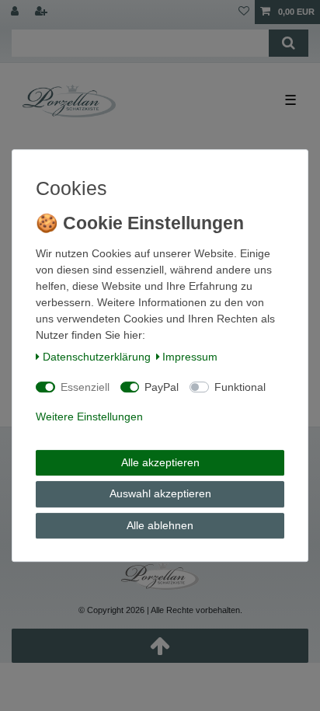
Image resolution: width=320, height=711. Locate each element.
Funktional (240, 387)
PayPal (161, 387)
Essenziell (85, 387)
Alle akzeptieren (160, 462)
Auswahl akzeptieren (160, 493)
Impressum (189, 356)
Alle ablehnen (160, 525)
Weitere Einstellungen (89, 416)
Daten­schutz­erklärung (97, 356)
